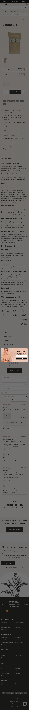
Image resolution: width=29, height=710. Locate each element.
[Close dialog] (27, 348)
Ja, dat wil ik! (21, 358)
